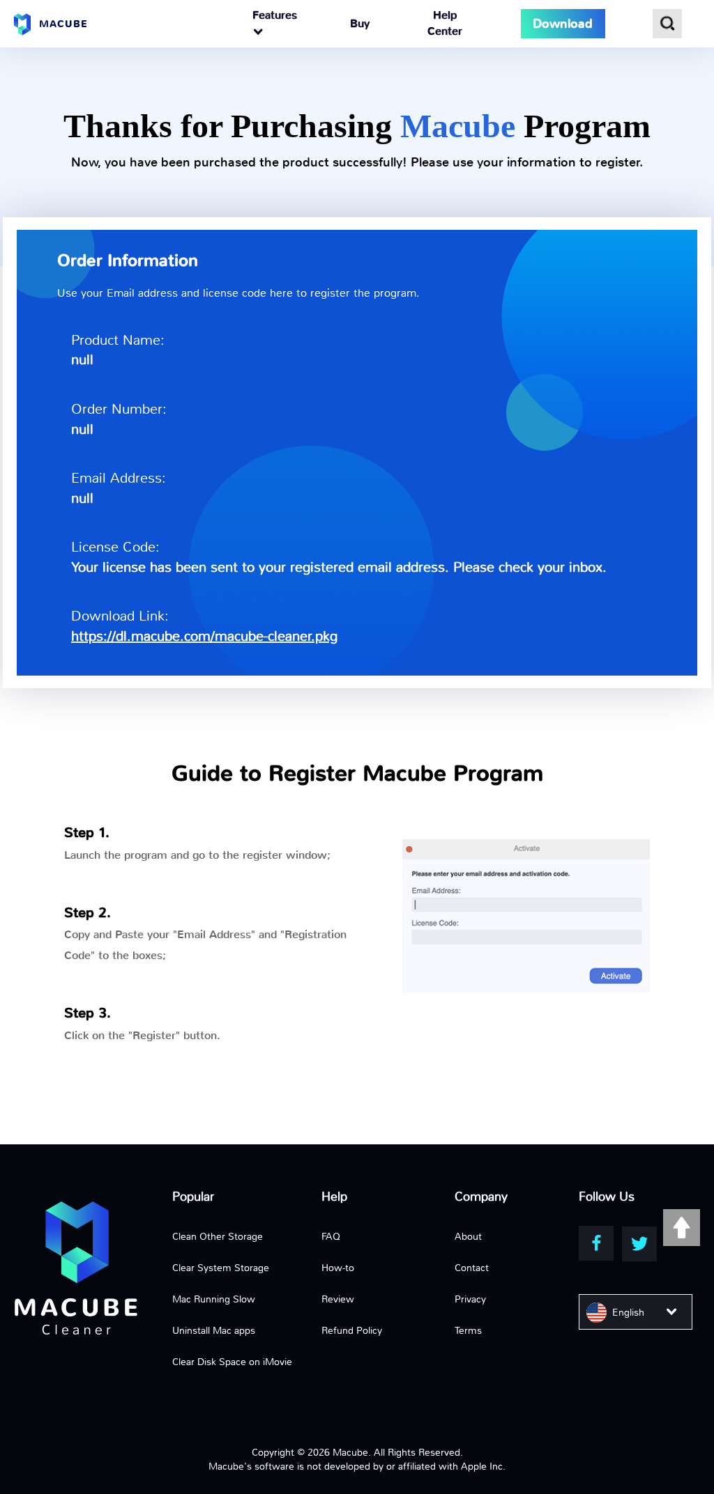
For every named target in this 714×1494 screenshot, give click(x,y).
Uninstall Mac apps (213, 1330)
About (468, 1236)
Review (337, 1299)
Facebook (596, 1243)
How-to (337, 1267)
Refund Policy (351, 1330)
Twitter (639, 1244)
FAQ (330, 1236)
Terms (468, 1330)
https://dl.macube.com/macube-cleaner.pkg (204, 636)
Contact (472, 1267)
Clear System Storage (220, 1267)
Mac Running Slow (213, 1299)
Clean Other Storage (217, 1236)
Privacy (470, 1299)
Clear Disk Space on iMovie (232, 1361)
